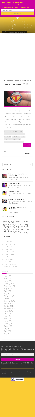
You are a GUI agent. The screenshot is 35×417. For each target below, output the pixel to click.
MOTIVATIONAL (17, 139)
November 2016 (9, 303)
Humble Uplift (8, 259)
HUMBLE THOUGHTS (20, 134)
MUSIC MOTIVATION (11, 267)
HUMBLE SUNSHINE (9, 134)
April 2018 (7, 279)
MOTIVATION (8, 139)
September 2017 (9, 286)
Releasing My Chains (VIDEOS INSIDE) (15, 222)
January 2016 (8, 326)
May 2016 (7, 316)
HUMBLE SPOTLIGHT (18, 131)
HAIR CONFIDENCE (10, 244)
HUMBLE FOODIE (9, 249)
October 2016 (9, 306)
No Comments (28, 153)
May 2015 (7, 333)
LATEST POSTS (8, 262)
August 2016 (8, 311)
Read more (27, 145)
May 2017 (7, 293)
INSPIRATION (8, 136)
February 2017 (9, 296)
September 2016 (9, 308)
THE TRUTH (20, 141)
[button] (17, 2)
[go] (30, 164)
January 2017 (8, 298)
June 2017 (7, 291)
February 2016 (9, 323)
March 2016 (8, 321)
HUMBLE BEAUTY (9, 247)
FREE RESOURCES (9, 242)
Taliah (16, 87)
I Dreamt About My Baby (14, 183)
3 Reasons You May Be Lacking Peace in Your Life (16, 227)
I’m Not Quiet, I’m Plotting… (20, 224)
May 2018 (7, 276)
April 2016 (7, 318)
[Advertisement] (17, 54)
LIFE (24, 136)
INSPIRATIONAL (17, 136)
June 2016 (7, 313)
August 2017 (8, 288)
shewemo (6, 224)
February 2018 (9, 284)
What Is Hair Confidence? (14, 191)
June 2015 (7, 331)
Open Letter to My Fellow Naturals (16, 199)
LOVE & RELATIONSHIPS (11, 264)
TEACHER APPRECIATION (10, 141)
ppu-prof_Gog (7, 221)
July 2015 (7, 328)
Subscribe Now (17, 13)
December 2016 (9, 301)
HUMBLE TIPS (8, 257)
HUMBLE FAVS (8, 131)
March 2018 (8, 281)
